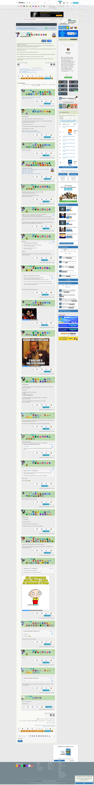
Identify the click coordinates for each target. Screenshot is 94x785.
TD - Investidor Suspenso (24, 71)
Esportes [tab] (69, 253)
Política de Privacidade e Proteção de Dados (62, 776)
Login (71, 2)
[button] (17, 3)
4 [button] (39, 258)
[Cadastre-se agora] (47, 14)
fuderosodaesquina (29, 331)
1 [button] (34, 226)
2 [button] (20, 76)
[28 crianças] (60, 3)
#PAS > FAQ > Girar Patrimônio (27, 172)
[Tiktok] (24, 766)
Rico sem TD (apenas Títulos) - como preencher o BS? (28, 70)
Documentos (24, 24)
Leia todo (67, 71)
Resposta (50, 275)
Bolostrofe (28, 109)
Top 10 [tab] (66, 251)
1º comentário (48, 720)
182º (28, 32)
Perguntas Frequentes (62, 765)
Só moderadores (36, 84)
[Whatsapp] (22, 766)
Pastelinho (28, 184)
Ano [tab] (71, 249)
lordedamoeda (28, 143)
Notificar (53, 720)
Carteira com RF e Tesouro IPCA (25, 68)
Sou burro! (21, 738)
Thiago (27, 90)
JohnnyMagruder (29, 161)
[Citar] (52, 78)
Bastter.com (40, 781)
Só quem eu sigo (25, 84)
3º (31, 413)
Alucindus (28, 558)
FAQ (20, 24)
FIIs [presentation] (65, 118)
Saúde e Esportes (51, 766)
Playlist (71, 243)
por (69, 258)
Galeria (28, 24)
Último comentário (51, 84)
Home (18, 19)
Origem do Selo (35, 366)
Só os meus (31, 84)
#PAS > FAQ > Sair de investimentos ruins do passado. (31, 97)
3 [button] (39, 153)
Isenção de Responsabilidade (61, 772)
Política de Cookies (90, 781)
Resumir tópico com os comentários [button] (43, 718)
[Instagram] (19, 766)
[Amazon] (17, 766)
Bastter (27, 377)
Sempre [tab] (61, 251)
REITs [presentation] (75, 118)
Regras (59, 770)
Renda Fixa (39, 769)
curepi (27, 537)
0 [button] (52, 76)
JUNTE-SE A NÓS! (68, 201)
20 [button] (34, 405)
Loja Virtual (60, 764)
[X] (29, 766)
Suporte (59, 766)
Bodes (66, 243)
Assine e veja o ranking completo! (68, 167)
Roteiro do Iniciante (51, 764)
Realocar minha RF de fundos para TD (27, 28)
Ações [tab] (69, 251)
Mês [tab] (68, 249)
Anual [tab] (74, 249)
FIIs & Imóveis (39, 766)
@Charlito (29, 470)
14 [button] (35, 76)
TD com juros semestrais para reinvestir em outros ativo (28, 72)
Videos (62, 243)
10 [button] (39, 226)
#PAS (49, 765)
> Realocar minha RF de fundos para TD (49, 725)
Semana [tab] (65, 249)
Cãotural (49, 767)
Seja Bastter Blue (51, 769)
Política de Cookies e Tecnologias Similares (62, 774)
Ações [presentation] (61, 118)
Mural (17, 24)
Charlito (27, 413)
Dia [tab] (61, 249)
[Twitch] (27, 766)
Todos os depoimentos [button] (68, 77)
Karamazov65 (23, 32)
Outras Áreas (67, 287)
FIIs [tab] (71, 251)
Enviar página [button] (55, 19)
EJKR (27, 696)
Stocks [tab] (75, 251)
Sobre (59, 769)
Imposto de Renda (40, 770)
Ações (38, 764)
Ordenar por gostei (36, 85)
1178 (47, 76)
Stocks (38, 765)
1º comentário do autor (43, 84)
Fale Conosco (60, 767)
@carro (23, 657)
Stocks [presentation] (70, 118)
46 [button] (25, 76)
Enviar (20, 741)
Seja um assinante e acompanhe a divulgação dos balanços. (62, 178)
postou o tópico (67, 291)
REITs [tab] (66, 253)
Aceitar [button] (84, 783)
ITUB (70, 134)
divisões (76, 90)
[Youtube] (32, 766)
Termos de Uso (61, 777)
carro (27, 621)
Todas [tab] (63, 285)
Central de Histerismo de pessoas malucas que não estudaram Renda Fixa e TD (32, 69)
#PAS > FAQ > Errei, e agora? (27, 98)
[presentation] (19, 736)
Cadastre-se (76, 2)
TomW (27, 266)
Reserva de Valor (40, 767)
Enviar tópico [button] (53, 718)
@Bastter (29, 568)
